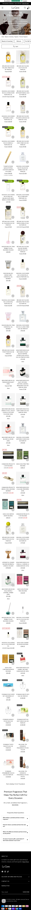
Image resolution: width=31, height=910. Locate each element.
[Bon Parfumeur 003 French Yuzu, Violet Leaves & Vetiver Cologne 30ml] (8, 400)
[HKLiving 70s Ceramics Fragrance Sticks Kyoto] (23, 762)
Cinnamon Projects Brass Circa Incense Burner (8, 489)
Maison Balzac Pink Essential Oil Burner (8, 327)
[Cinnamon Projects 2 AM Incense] (8, 455)
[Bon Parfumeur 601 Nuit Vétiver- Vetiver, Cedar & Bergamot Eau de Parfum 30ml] (23, 371)
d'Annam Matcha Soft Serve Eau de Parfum (23, 721)
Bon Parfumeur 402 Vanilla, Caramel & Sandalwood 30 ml (22, 564)
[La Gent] (15, 8)
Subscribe (26, 892)
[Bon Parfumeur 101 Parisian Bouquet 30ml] (8, 371)
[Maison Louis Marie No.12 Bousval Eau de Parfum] (23, 528)
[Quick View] (13, 62)
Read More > (15, 30)
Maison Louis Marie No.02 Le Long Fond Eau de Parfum (22, 327)
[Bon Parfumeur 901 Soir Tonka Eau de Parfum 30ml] (23, 400)
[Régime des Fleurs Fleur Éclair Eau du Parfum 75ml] (23, 107)
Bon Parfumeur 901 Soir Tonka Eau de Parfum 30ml (22, 410)
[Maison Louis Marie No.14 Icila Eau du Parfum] (23, 608)
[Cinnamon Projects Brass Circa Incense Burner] (8, 478)
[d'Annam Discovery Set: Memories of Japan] (8, 685)
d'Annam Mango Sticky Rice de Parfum (8, 721)
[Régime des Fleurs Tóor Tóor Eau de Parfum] (8, 341)
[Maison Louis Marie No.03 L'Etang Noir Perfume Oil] (8, 82)
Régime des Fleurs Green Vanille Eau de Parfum (23, 223)
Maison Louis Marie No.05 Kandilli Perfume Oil (8, 143)
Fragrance (16, 36)
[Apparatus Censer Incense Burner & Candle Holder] (8, 553)
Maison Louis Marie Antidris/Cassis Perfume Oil (8, 117)
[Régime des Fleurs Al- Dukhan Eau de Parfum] (8, 212)
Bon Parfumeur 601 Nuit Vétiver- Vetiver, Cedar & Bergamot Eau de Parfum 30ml (22, 384)
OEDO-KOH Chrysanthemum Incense (8, 669)
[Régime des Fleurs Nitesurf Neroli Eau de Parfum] (23, 82)
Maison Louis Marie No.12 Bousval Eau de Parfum (22, 539)
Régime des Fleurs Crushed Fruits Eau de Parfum (22, 301)
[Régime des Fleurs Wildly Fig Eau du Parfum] (8, 528)
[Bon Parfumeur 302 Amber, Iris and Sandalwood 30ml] (23, 659)
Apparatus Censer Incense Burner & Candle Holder (8, 564)
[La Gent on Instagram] (5, 872)
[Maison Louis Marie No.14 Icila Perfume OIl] (8, 633)
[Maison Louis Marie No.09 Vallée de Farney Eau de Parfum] (23, 157)
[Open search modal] (25, 7)
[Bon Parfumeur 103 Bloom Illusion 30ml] (8, 428)
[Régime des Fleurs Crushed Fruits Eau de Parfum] (23, 291)
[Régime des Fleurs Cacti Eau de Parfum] (23, 57)
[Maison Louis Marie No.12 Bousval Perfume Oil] (8, 291)
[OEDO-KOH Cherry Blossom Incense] (23, 633)
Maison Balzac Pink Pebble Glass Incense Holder (8, 248)
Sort (17, 46)
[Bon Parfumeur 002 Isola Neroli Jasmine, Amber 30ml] (8, 580)
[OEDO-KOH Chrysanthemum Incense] (8, 659)
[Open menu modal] (2, 7)
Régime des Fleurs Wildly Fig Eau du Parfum (8, 539)
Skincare (19, 41)
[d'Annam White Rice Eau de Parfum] (23, 685)
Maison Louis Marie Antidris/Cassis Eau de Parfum (22, 439)
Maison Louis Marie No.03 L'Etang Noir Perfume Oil (8, 92)
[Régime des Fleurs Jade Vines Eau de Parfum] (23, 132)
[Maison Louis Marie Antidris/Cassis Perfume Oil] (8, 107)
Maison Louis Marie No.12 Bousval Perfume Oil (8, 301)
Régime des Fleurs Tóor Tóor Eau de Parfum (8, 352)
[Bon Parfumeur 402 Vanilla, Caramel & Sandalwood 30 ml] (23, 553)
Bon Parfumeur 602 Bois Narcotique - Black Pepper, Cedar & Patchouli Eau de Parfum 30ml (22, 354)
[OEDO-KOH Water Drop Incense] (8, 505)
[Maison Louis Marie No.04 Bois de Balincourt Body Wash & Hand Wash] (8, 186)
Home (3, 36)
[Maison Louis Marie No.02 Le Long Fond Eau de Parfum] (23, 316)
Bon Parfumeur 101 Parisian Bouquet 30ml (8, 382)
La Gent (13, 899)
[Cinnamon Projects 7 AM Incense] (23, 505)
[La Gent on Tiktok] (8, 872)
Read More (25, 862)
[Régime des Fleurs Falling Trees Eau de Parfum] (8, 57)
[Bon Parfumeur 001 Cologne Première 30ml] (23, 478)
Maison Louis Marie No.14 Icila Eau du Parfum (22, 619)
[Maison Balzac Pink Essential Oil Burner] (8, 316)
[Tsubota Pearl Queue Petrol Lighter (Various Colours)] (8, 157)
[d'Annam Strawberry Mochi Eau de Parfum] (8, 762)
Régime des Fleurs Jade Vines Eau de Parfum (23, 143)
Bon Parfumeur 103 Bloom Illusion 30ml (8, 439)
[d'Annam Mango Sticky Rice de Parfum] (8, 710)
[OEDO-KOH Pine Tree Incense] (23, 455)
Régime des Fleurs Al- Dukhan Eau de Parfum (8, 223)
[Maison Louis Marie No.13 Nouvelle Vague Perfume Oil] (23, 264)
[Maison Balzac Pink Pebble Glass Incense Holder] (8, 237)
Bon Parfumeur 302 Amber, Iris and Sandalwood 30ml (22, 669)
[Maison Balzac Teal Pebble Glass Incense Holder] (8, 608)
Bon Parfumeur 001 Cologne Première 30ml (22, 489)
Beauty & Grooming (9, 36)
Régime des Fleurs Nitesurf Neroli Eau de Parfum (22, 92)
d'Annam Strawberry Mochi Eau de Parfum (8, 773)
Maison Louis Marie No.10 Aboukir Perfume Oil (22, 196)
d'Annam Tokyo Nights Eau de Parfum (8, 746)
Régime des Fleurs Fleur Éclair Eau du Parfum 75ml (22, 117)
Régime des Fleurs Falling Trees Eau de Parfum (8, 67)
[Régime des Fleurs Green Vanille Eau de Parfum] (23, 212)
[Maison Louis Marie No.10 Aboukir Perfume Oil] (23, 186)
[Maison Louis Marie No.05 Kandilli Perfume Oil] (8, 132)
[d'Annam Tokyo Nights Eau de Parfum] (8, 735)
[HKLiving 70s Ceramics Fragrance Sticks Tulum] (23, 735)
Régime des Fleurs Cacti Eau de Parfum (23, 67)
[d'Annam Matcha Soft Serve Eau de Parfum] (23, 710)
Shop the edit (25, 3)
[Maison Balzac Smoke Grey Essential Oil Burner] (8, 264)
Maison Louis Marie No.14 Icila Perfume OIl (8, 644)
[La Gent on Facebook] (3, 872)
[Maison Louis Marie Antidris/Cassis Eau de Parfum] (23, 428)
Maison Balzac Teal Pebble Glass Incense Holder (8, 619)
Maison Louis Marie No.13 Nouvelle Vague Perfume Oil (22, 275)
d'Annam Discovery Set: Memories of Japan (8, 696)
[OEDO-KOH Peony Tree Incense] (23, 580)
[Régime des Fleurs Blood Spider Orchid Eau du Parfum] (23, 237)
